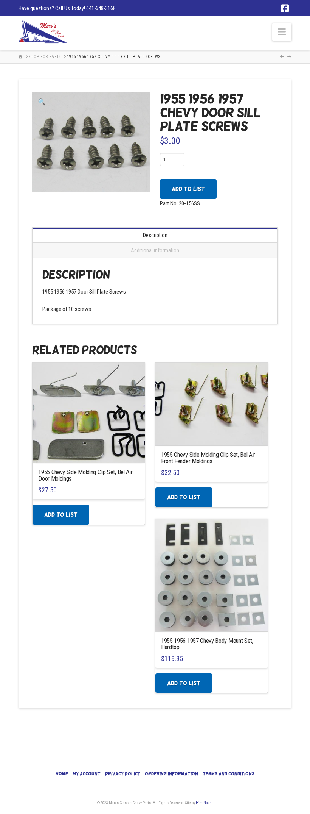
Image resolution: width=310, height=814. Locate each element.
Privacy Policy (122, 774)
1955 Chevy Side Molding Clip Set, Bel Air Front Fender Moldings (208, 458)
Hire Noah (204, 803)
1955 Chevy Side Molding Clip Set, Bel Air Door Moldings (85, 475)
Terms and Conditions (228, 774)
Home (62, 774)
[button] (281, 32)
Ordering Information (171, 774)
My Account (87, 774)
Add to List (188, 189)
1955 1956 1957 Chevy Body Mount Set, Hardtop (207, 644)
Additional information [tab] (155, 250)
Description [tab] (155, 235)
